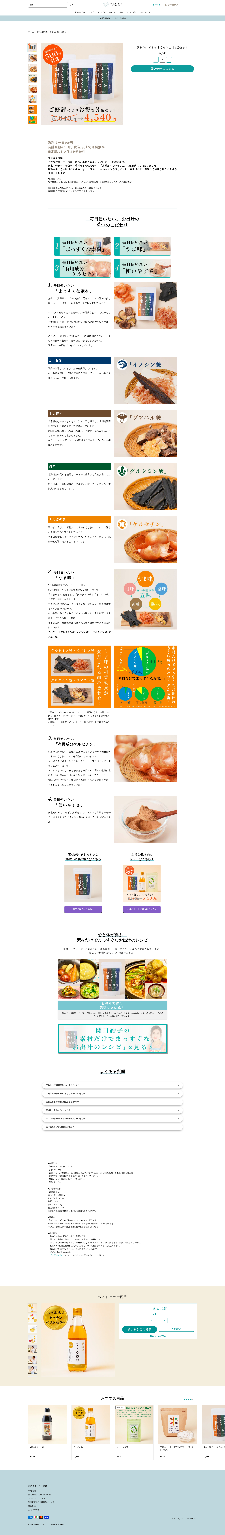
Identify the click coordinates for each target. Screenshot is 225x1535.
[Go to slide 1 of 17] (32, 47)
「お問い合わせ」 (57, 1255)
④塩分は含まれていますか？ (58, 1110)
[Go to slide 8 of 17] (32, 120)
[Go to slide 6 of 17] (32, 99)
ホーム (31, 32)
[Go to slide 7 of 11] (32, 1370)
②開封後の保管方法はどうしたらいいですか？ (65, 1094)
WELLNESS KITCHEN (42, 1524)
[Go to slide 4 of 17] (32, 78)
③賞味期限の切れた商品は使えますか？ (63, 1102)
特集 (121, 12)
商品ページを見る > (158, 1336)
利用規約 (32, 1491)
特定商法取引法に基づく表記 (40, 1495)
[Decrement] (156, 60)
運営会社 (32, 1506)
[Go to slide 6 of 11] (32, 1360)
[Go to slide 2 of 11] (32, 1318)
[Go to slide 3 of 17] (32, 68)
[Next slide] (196, 1399)
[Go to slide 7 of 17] (32, 109)
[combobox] (48, 5)
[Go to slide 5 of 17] (32, 89)
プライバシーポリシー (37, 1498)
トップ (91, 12)
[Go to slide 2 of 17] (32, 58)
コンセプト (101, 12)
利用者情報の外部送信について (41, 1502)
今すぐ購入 (176, 1329)
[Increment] (169, 60)
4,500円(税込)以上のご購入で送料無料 (112, 18)
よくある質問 (131, 12)
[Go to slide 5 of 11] (32, 1349)
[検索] (71, 5)
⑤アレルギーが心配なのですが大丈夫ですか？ (65, 1119)
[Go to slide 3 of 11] (32, 1329)
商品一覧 (112, 12)
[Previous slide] (181, 1399)
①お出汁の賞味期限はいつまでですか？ (63, 1085)
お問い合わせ (145, 12)
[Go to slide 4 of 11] (32, 1339)
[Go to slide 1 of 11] (32, 1308)
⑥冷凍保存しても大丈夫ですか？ (60, 1127)
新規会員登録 (80, 12)
